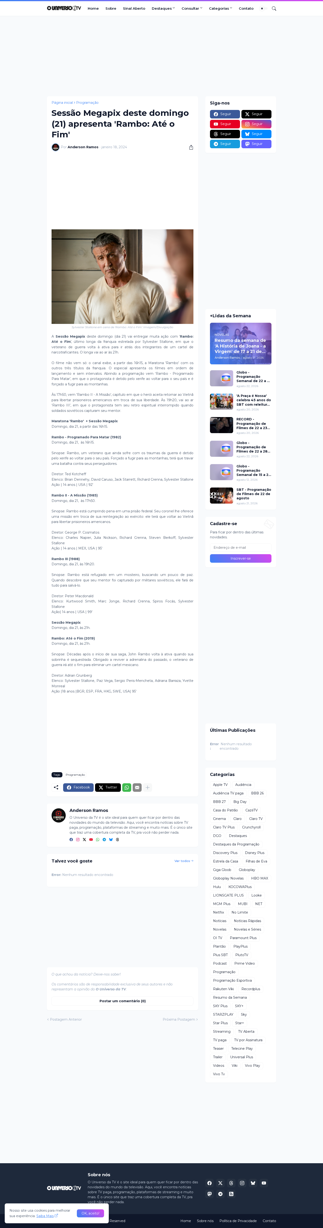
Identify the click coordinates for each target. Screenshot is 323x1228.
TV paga (220, 1040)
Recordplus (250, 989)
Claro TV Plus (224, 827)
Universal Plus (241, 1057)
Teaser (218, 1048)
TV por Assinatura (248, 1040)
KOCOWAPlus (240, 887)
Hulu (217, 887)
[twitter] (84, 839)
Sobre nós (205, 1221)
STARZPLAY (223, 1014)
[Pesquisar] (272, 8)
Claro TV (256, 819)
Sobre (110, 8)
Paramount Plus (243, 938)
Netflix (218, 912)
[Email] (137, 787)
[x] (220, 1183)
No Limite (239, 912)
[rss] (231, 1194)
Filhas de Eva (256, 861)
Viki (234, 1065)
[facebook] (71, 839)
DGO (217, 836)
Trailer (218, 1057)
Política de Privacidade (238, 1221)
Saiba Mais (45, 1216)
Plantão (219, 946)
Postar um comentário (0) (123, 1001)
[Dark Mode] (264, 8)
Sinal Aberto (134, 8)
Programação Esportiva (232, 980)
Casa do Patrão (225, 810)
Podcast (220, 963)
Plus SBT (220, 955)
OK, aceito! (90, 1213)
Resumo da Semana (230, 997)
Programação (87, 102)
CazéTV (251, 810)
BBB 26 (257, 793)
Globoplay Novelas (228, 878)
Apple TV (220, 785)
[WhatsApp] (126, 787)
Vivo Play (252, 1065)
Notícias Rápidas (247, 921)
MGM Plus (221, 904)
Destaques (162, 8)
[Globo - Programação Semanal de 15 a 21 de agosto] (221, 472)
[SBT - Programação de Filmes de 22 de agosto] (221, 496)
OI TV (217, 938)
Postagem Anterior (66, 1019)
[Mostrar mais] (147, 787)
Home (93, 8)
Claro (237, 819)
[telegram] (104, 839)
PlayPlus (240, 946)
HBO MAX (259, 878)
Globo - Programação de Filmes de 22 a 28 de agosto (251, 447)
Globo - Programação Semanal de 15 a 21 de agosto (253, 470)
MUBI (243, 904)
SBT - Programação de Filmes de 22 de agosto (253, 494)
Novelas (219, 929)
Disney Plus (254, 853)
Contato (246, 8)
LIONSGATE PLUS (228, 895)
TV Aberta (246, 1031)
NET (258, 904)
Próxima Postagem (179, 1019)
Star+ (239, 1023)
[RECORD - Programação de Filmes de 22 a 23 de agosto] (221, 425)
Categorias (219, 8)
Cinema (219, 819)
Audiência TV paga (228, 793)
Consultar (190, 8)
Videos (218, 1065)
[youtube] (91, 839)
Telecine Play (242, 1048)
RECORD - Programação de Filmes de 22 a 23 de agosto (251, 423)
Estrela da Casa (225, 861)
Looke (256, 895)
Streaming (222, 1031)
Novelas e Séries (247, 929)
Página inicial (62, 102)
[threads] (117, 839)
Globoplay (247, 870)
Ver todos (182, 861)
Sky (244, 1014)
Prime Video (244, 963)
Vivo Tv (219, 1074)
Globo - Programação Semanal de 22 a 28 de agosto (253, 376)
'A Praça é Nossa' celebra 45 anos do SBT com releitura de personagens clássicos (253, 400)
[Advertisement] (161, 56)
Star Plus (220, 1023)
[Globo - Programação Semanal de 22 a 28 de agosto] (221, 378)
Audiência (243, 785)
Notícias (219, 921)
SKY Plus (220, 1006)
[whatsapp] (97, 839)
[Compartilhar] (189, 147)
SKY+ (239, 1006)
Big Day (240, 802)
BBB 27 (219, 802)
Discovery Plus (225, 853)
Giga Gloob (222, 870)
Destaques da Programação (236, 844)
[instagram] (77, 839)
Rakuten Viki (223, 989)
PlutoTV (241, 955)
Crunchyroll (251, 827)
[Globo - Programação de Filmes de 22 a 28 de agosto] (221, 449)
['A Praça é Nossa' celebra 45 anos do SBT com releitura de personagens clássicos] (221, 402)
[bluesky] (111, 839)
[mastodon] (209, 1194)
